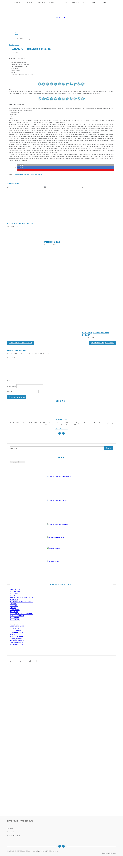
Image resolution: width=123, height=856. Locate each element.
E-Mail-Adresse (11, 386)
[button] (20, 165)
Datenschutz (10, 832)
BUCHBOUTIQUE (15, 591)
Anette (21, 174)
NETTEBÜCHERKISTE (17, 640)
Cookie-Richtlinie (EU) (13, 836)
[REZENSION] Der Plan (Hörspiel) (20, 223)
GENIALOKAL (14, 600)
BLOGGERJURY (15, 589)
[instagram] (59, 433)
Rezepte (93, 2)
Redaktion (105, 2)
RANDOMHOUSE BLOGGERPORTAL (21, 614)
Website (9, 391)
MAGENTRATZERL (16, 638)
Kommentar (11, 358)
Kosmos (39, 174)
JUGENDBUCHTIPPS (16, 632)
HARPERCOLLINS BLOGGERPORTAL (21, 602)
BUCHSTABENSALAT (16, 630)
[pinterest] (63, 433)
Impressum (31, 2)
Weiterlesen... (61, 429)
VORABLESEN (14, 618)
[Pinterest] (63, 846)
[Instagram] (59, 846)
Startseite (19, 2)
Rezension (63, 2)
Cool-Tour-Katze (78, 2)
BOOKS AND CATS (15, 628)
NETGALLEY (14, 612)
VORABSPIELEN (15, 620)
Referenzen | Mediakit (46, 2)
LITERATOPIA (14, 606)
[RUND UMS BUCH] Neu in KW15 (20, 343)
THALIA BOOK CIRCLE (17, 616)
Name (8, 380)
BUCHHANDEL (14, 594)
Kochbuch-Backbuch (30, 174)
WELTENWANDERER (16, 644)
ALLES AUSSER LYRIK (17, 626)
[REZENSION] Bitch (52, 242)
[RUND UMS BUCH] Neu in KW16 (102, 343)
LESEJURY (13, 604)
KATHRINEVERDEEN (16, 636)
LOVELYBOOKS (15, 610)
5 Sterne (16, 174)
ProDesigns (112, 853)
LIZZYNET (13, 608)
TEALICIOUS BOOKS (16, 642)
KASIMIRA (13, 634)
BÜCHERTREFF (15, 596)
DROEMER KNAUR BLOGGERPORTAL (22, 598)
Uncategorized (14, 45)
